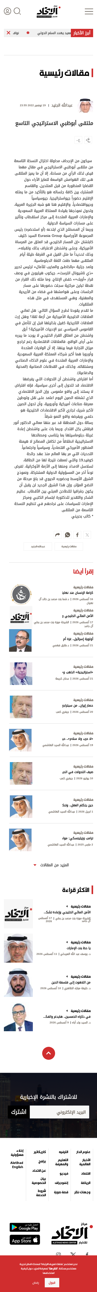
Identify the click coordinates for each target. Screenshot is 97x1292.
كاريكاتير (40, 1152)
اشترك (18, 1112)
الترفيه (63, 1152)
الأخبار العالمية (84, 1162)
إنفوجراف (61, 1183)
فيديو (63, 1173)
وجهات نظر (82, 1192)
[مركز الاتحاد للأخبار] (49, 11)
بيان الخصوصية (39, 1181)
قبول (52, 1283)
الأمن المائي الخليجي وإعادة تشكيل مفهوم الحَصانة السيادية (67, 912)
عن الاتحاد (39, 1171)
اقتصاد (85, 1173)
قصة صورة (61, 1192)
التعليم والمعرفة (61, 1162)
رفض (35, 1283)
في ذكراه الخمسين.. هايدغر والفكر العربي (67, 1016)
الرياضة (85, 1183)
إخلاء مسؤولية (17, 1153)
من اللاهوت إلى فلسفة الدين (71, 982)
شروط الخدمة (41, 1193)
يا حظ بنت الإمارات (79, 948)
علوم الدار (83, 1152)
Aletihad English (16, 1165)
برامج (42, 1161)
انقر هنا (53, 1268)
